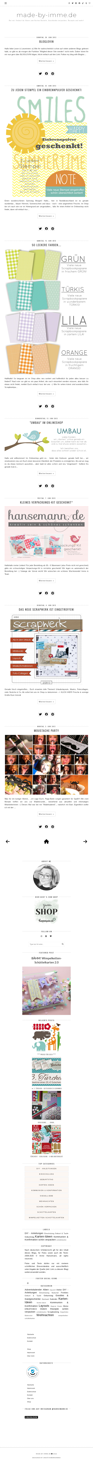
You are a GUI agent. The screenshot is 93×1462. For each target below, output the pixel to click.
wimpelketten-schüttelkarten (46, 1218)
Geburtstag (46, 1179)
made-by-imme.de (46, 15)
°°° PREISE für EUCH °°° (46, 1054)
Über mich (31, 1356)
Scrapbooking (53, 1312)
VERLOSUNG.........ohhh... (46, 1122)
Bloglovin (46, 41)
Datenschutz (31, 1338)
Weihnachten (46, 1201)
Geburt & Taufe (61, 1233)
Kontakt (30, 1341)
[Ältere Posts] (85, 842)
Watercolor (28, 1315)
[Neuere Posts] (8, 842)
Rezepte (54, 1309)
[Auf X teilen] (40, 73)
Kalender (53, 1299)
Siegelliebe (46, 1196)
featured (55, 1293)
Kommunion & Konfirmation (46, 1190)
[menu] (6, 3)
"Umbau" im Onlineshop (46, 422)
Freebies (64, 1293)
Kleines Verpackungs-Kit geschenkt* (46, 502)
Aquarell (53, 1290)
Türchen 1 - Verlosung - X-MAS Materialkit (46, 1156)
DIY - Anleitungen (47, 1169)
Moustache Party (46, 730)
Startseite (30, 1334)
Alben (46, 1289)
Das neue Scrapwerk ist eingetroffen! (46, 609)
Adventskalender (33, 1289)
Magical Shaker (56, 1306)
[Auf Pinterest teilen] (52, 73)
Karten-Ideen (46, 1185)
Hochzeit (45, 1299)
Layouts (44, 1305)
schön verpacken (47, 1207)
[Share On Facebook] (46, 73)
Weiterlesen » (46, 61)
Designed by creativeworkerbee (46, 1457)
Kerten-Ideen (41, 1303)
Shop (29, 1349)
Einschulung (46, 1174)
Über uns (30, 1398)
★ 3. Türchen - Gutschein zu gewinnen (46, 1088)
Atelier (59, 1290)
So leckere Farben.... (46, 245)
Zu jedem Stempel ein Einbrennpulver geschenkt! (46, 90)
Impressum (31, 1352)
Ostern (43, 1309)
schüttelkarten (46, 1212)
